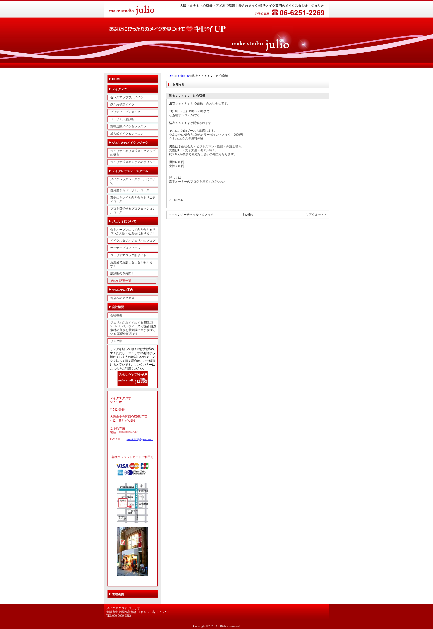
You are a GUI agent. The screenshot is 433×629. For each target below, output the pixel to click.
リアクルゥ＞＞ (316, 214)
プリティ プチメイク (125, 112)
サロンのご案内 (122, 289)
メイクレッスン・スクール (130, 171)
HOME (170, 76)
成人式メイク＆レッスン (126, 133)
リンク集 (116, 341)
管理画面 (118, 594)
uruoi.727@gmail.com (140, 439)
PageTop (248, 214)
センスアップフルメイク (126, 97)
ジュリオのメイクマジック (130, 142)
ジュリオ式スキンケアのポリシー (132, 162)
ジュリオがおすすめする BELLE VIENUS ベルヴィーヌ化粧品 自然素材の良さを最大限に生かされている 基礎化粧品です (133, 328)
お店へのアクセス (122, 298)
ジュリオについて (124, 221)
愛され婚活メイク (122, 104)
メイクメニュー (122, 89)
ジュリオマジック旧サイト (128, 255)
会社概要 (118, 307)
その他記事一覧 (120, 280)
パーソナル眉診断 (122, 119)
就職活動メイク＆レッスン (128, 126)
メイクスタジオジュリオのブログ (132, 240)
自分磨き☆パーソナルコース (129, 190)
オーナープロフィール (125, 248)
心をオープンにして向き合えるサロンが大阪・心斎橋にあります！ (132, 231)
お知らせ (184, 76)
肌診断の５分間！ (122, 273)
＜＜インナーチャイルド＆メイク (191, 214)
